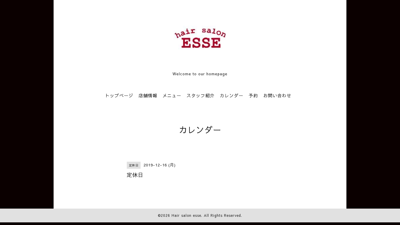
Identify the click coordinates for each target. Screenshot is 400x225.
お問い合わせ (277, 95)
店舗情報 (148, 95)
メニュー (172, 95)
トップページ (119, 95)
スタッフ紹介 (201, 95)
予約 (253, 95)
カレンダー (231, 95)
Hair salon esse (186, 215)
